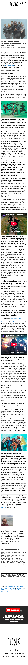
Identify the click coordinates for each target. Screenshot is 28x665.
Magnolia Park (9, 65)
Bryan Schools (7, 47)
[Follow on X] (10, 650)
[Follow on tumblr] (13, 650)
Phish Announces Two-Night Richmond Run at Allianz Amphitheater (10, 569)
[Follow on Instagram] (20, 3)
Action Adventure (6, 320)
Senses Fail (14, 589)
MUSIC (23, 47)
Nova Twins (15, 320)
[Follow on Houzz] (23, 3)
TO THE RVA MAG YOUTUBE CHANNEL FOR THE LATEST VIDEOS (14, 618)
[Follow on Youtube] (25, 6)
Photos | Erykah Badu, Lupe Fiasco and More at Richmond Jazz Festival (13, 562)
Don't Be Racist (20, 586)
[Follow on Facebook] (8, 650)
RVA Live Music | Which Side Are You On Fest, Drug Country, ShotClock (13, 556)
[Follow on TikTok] (25, 3)
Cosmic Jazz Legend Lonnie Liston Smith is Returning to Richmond (12, 559)
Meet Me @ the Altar (17, 318)
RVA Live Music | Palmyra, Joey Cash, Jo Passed (13, 553)
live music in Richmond (8, 588)
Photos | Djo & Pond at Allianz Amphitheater (11, 572)
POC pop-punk (5, 589)
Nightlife (15, 321)
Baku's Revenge (10, 586)
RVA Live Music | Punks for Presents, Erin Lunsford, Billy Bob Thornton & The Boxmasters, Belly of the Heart (13, 575)
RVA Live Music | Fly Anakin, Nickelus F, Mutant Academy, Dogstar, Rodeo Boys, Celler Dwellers (13, 565)
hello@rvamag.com (18, 653)
